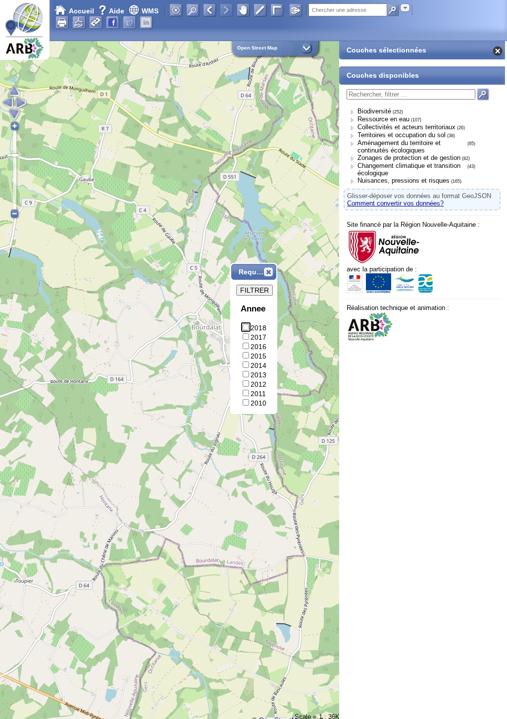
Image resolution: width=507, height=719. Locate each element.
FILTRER (254, 290)
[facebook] (112, 22)
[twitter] (129, 22)
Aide (112, 11)
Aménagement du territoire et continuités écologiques (399, 146)
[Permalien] (95, 22)
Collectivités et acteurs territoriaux (406, 127)
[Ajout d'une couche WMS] (296, 10)
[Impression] (62, 22)
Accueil (81, 11)
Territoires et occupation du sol (401, 135)
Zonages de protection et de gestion (408, 157)
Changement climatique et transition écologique (408, 169)
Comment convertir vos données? (395, 203)
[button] (268, 272)
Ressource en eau (383, 119)
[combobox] (405, 7)
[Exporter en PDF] (79, 22)
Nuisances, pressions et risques (403, 180)
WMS (150, 11)
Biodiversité (374, 111)
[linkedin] (146, 22)
